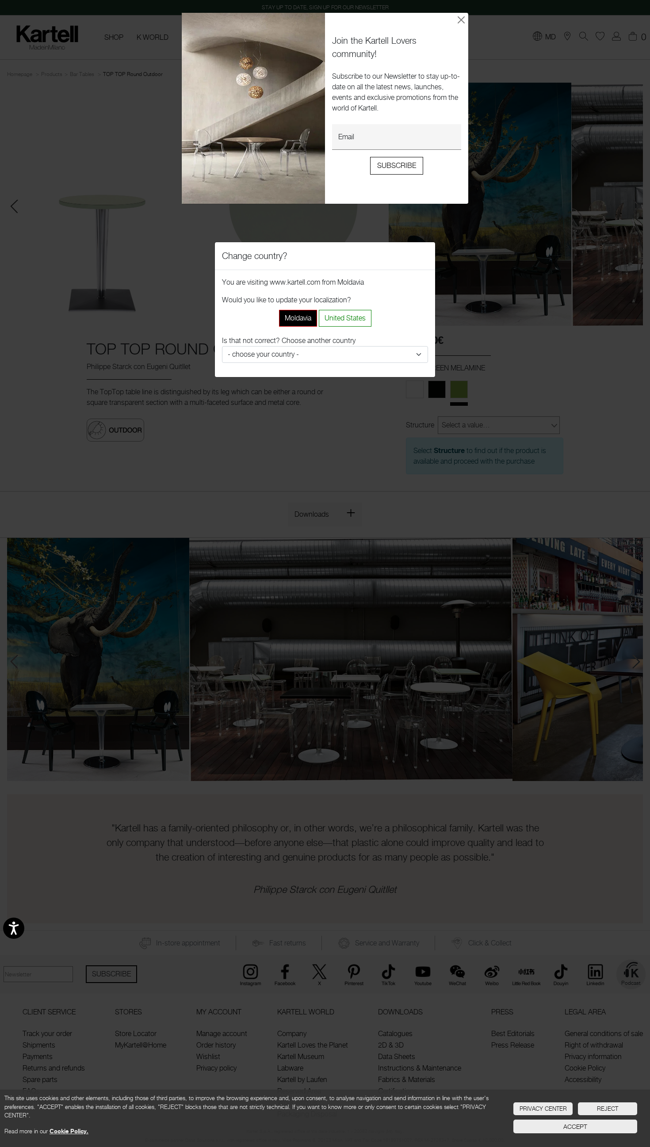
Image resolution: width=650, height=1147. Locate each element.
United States (345, 318)
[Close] (461, 20)
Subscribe (396, 165)
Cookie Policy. (69, 1131)
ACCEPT (575, 1126)
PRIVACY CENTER (543, 1108)
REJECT (607, 1108)
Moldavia (298, 318)
